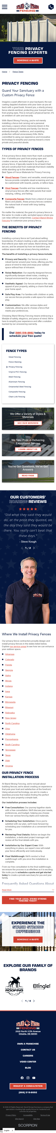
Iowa (7, 691)
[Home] (28, 7)
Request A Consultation (28, 1086)
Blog (28, 1067)
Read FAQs (28, 475)
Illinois (8, 680)
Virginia (9, 765)
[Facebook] (22, 1077)
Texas (8, 755)
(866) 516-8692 (28, 1092)
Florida (8, 664)
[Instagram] (28, 1077)
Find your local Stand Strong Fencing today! (27, 900)
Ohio (7, 728)
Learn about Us (27, 449)
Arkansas (9, 654)
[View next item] (34, 548)
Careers (28, 1055)
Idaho (8, 675)
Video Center (28, 1061)
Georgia (9, 670)
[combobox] (9, 1130)
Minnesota (10, 702)
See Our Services (28, 423)
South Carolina (12, 744)
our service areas (18, 646)
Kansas (8, 696)
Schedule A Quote (28, 939)
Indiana (9, 686)
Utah (7, 760)
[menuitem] (29, 356)
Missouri (9, 707)
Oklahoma (10, 733)
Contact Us (28, 1049)
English (6, 1130)
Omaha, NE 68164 (28, 1033)
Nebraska (10, 712)
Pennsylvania (11, 739)
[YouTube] (33, 1077)
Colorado (9, 659)
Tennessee (10, 749)
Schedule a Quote (28, 60)
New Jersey (10, 717)
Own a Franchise (28, 1043)
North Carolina (12, 723)
